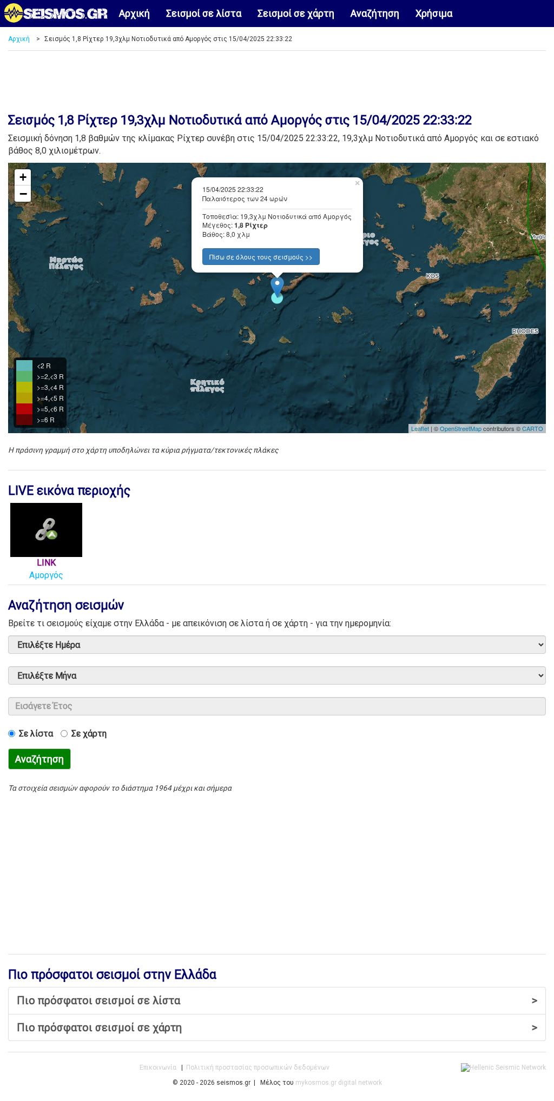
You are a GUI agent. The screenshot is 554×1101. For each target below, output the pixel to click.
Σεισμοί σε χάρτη (296, 13)
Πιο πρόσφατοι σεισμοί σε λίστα (277, 1000)
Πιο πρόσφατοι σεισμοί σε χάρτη (277, 1027)
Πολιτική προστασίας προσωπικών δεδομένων (257, 1067)
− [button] (23, 193)
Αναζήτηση (375, 13)
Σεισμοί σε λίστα (203, 13)
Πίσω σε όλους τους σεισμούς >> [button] (261, 256)
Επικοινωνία (158, 1067)
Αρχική (134, 13)
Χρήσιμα (434, 13)
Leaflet (420, 428)
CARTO (532, 428)
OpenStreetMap (461, 428)
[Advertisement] (277, 78)
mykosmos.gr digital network (338, 1082)
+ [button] (23, 177)
